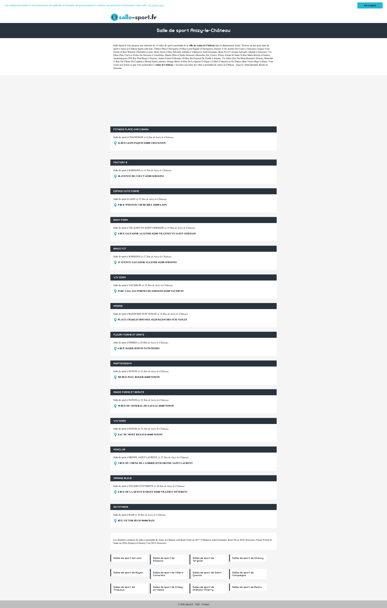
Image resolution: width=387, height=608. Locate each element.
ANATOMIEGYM (122, 363)
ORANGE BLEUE (122, 478)
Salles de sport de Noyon (128, 572)
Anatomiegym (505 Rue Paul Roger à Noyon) (135, 58)
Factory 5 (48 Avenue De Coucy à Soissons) (235, 48)
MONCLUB (119, 449)
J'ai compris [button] (370, 5)
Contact (205, 604)
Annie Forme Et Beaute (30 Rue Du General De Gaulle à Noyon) (189, 58)
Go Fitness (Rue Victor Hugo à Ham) (249, 61)
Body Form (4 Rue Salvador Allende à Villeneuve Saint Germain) (185, 51)
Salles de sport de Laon (127, 558)
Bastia (262, 64)
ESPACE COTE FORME (126, 191)
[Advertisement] (193, 101)
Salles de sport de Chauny (247, 558)
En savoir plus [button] (156, 5)
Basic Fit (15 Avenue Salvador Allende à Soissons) (242, 51)
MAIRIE (118, 306)
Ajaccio (239, 64)
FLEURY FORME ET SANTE (128, 335)
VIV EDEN (119, 277)
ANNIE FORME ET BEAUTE (128, 392)
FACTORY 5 (120, 162)
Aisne (237, 45)
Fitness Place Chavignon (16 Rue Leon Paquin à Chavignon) (183, 48)
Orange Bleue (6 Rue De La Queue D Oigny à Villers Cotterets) (197, 61)
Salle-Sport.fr (119, 45)
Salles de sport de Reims (247, 587)
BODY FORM (120, 220)
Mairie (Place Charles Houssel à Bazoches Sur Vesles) (191, 55)
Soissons (117, 68)
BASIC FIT (119, 249)
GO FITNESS (120, 507)
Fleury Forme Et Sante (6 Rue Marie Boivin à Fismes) (244, 55)
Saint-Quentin (251, 64)
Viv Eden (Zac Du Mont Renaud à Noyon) (242, 58)
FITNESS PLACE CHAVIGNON (130, 129)
